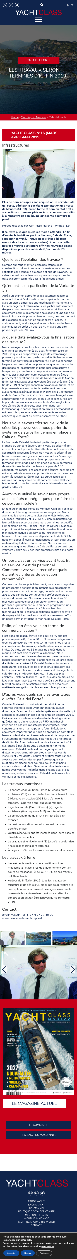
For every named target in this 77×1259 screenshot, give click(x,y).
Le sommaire (38, 1125)
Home (15, 117)
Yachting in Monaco (33, 117)
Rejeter (27, 1253)
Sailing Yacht (36, 1204)
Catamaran (36, 1208)
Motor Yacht (36, 1201)
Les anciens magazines (38, 1135)
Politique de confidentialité (36, 1211)
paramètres (47, 1246)
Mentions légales (36, 1215)
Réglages (44, 1253)
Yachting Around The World (36, 1222)
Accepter (11, 1253)
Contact (36, 1225)
